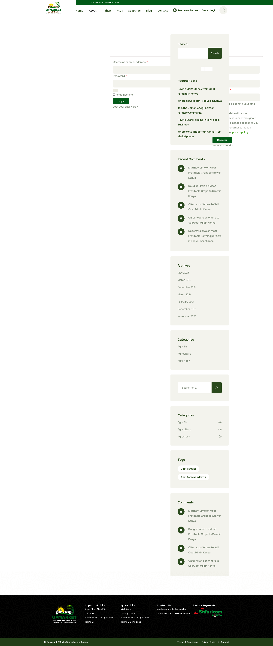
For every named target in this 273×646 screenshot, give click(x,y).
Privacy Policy (209, 641)
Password (120, 76)
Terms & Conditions (187, 641)
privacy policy (240, 132)
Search (183, 44)
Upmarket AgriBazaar (77, 641)
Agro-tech (184, 360)
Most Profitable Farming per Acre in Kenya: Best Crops (205, 236)
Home (79, 10)
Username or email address (130, 62)
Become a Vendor (222, 145)
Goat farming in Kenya (193, 476)
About (93, 10)
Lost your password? (125, 106)
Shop (108, 10)
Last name (219, 76)
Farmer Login (208, 10)
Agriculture (184, 353)
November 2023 (187, 316)
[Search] (217, 387)
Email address (221, 90)
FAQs (119, 10)
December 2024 (187, 287)
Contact (163, 10)
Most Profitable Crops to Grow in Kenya (205, 172)
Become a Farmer (188, 10)
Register (222, 139)
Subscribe (134, 10)
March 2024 (184, 294)
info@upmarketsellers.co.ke (105, 2)
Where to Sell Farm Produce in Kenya (200, 101)
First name (219, 62)
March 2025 (184, 280)
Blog (149, 10)
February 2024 (186, 301)
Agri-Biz (182, 346)
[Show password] (115, 90)
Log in (121, 101)
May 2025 (183, 272)
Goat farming (188, 468)
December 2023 (187, 309)
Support (225, 641)
